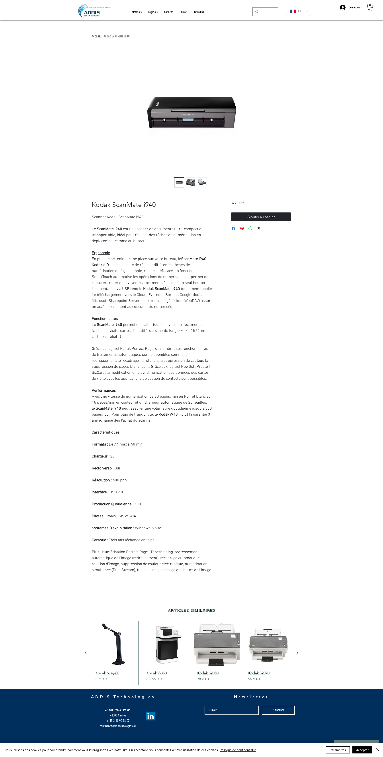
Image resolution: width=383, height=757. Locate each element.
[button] (370, 7)
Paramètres (338, 750)
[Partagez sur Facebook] (233, 228)
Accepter (362, 750)
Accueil (96, 36)
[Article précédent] (85, 653)
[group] (191, 653)
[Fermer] (377, 749)
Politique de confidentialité (238, 750)
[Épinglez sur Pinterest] (242, 228)
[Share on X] (259, 228)
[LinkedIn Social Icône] (150, 716)
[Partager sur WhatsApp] (250, 228)
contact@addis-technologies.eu (118, 726)
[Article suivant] (297, 653)
